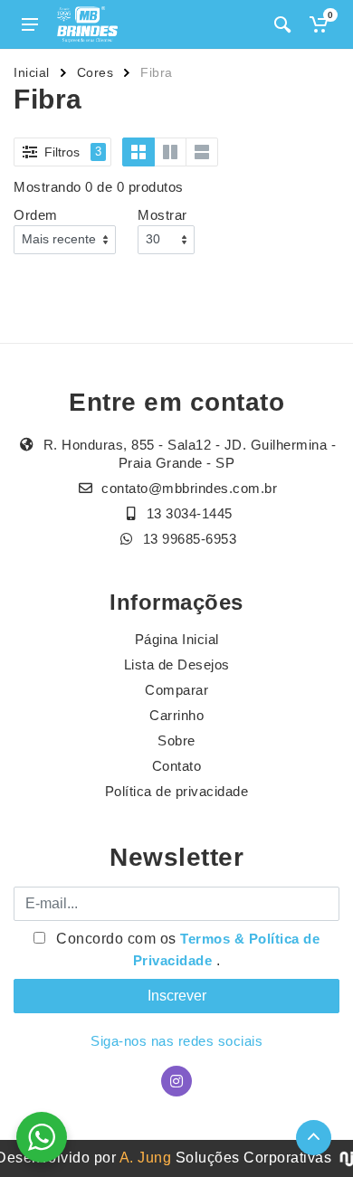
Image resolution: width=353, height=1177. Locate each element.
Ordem (36, 215)
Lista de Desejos (177, 664)
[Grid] (138, 152)
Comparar (176, 690)
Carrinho (176, 715)
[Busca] (282, 24)
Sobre (176, 740)
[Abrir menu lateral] (30, 24)
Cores (95, 72)
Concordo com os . (186, 949)
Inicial (32, 72)
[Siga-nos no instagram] (176, 1081)
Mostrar (162, 215)
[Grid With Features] (170, 152)
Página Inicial (177, 639)
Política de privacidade (177, 791)
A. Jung (145, 1157)
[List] (202, 152)
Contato (177, 766)
